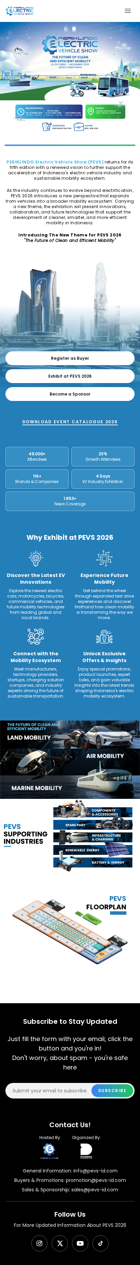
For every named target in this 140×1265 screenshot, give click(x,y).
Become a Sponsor (70, 394)
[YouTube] (80, 1243)
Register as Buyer (70, 358)
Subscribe (112, 1090)
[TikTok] (100, 1243)
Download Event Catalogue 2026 (70, 422)
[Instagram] (39, 1243)
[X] (60, 1243)
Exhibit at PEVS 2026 (70, 376)
